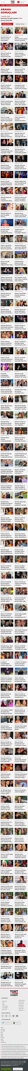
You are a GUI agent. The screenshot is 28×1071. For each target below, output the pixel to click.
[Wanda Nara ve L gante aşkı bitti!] (7, 959)
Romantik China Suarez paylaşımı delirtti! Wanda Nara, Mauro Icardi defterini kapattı (21, 888)
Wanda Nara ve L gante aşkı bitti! (6, 967)
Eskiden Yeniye (20, 24)
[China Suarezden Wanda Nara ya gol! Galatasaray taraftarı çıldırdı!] (7, 831)
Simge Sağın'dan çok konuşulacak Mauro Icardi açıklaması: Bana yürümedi (20, 183)
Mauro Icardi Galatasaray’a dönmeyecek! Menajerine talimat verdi (19, 839)
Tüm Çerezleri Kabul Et (6, 1069)
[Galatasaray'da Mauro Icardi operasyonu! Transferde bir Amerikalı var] (7, 767)
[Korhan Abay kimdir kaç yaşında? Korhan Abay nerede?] (7, 222)
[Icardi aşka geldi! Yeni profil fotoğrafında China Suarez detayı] (21, 607)
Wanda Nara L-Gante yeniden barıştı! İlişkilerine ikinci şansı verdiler (20, 823)
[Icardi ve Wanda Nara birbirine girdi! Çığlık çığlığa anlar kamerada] (21, 591)
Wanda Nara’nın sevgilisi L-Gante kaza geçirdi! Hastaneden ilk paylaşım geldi (6, 759)
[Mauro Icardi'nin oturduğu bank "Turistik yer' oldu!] (21, 639)
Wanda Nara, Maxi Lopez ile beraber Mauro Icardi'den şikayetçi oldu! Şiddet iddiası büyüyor (7, 647)
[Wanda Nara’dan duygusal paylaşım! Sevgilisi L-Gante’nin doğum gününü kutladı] (21, 494)
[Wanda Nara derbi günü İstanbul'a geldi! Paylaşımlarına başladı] (21, 719)
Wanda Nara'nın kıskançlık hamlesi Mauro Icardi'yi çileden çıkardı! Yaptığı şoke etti (7, 327)
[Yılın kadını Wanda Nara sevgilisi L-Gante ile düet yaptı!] (21, 623)
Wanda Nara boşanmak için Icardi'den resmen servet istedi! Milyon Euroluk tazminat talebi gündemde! (21, 743)
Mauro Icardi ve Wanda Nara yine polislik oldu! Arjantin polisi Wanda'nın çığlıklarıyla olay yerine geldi (6, 599)
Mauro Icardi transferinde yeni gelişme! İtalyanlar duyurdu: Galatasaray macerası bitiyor (7, 183)
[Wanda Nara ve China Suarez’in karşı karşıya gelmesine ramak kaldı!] (21, 703)
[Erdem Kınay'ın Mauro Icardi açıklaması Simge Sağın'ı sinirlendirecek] (21, 318)
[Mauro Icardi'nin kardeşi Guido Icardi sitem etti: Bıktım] (21, 334)
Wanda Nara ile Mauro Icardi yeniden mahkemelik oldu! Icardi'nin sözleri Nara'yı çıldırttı (7, 295)
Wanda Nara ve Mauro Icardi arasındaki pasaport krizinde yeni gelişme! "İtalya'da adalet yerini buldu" (6, 38)
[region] (14, 1065)
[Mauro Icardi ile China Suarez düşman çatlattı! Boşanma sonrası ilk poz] (7, 78)
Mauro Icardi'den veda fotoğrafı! (20, 791)
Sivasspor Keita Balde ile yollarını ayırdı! (20, 952)
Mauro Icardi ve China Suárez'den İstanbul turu (20, 695)
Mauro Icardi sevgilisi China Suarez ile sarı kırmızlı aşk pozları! (5, 807)
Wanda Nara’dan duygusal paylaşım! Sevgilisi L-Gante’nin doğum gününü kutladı (21, 503)
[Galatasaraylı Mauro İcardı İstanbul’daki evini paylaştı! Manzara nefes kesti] (21, 254)
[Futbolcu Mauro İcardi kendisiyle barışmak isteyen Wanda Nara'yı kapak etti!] (7, 943)
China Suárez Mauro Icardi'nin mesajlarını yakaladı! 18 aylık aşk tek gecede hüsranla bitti (20, 54)
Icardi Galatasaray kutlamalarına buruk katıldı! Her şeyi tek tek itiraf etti (21, 455)
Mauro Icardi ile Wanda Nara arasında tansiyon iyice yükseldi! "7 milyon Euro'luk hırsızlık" (21, 439)
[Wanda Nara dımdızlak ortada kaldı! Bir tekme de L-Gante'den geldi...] (21, 847)
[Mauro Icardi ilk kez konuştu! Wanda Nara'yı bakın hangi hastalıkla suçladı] (7, 575)
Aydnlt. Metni (21, 1008)
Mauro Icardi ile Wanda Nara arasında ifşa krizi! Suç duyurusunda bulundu (21, 359)
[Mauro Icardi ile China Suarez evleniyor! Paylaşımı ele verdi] (21, 462)
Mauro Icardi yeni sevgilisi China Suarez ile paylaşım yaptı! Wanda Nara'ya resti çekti (20, 936)
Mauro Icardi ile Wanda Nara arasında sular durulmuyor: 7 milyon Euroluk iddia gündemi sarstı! (20, 519)
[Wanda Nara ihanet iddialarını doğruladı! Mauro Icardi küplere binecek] (7, 543)
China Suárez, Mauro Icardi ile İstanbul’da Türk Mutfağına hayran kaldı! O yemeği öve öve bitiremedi (21, 679)
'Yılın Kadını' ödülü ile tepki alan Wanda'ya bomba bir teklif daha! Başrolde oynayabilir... (7, 711)
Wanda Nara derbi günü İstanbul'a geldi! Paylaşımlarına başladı (21, 727)
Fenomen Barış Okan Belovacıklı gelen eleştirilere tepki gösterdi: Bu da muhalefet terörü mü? (21, 535)
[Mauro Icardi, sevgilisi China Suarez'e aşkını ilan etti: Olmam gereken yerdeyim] (7, 911)
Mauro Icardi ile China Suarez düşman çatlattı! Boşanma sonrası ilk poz (6, 86)
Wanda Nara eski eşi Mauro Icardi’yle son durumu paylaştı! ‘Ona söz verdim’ (20, 391)
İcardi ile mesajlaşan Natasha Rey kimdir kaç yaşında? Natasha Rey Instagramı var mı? (7, 375)
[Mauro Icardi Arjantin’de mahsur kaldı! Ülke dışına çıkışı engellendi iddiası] (7, 62)
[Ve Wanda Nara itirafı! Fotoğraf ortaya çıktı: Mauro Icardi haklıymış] (7, 783)
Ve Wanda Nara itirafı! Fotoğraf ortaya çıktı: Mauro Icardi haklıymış (6, 791)
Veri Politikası (21, 1006)
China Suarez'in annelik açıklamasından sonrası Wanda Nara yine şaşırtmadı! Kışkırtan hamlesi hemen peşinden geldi (20, 119)
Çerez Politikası (5, 1007)
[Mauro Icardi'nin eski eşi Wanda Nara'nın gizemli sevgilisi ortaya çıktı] (7, 238)
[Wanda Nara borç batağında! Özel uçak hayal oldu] (7, 623)
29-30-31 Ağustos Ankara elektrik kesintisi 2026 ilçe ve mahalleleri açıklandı (16, 5)
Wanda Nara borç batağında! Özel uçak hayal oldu (6, 631)
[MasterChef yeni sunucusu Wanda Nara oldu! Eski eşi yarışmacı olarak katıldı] (21, 238)
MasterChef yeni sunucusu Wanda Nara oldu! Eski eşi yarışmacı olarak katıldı (21, 247)
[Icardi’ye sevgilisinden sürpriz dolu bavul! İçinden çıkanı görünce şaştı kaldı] (7, 655)
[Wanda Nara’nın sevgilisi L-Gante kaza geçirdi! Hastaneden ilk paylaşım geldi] (7, 751)
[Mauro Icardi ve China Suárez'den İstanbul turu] (21, 687)
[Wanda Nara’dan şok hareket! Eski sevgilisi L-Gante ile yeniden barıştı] (21, 398)
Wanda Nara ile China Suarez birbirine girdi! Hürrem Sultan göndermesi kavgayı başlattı (6, 695)
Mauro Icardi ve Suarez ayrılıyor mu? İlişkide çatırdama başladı (21, 423)
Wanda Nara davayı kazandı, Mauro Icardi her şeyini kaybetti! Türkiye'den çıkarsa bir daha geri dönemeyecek (7, 311)
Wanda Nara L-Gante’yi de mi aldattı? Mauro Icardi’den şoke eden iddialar (6, 936)
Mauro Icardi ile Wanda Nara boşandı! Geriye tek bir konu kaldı (6, 567)
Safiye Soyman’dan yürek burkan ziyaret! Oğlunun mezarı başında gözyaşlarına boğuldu (21, 38)
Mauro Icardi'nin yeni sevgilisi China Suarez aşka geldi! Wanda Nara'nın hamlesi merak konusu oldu (7, 871)
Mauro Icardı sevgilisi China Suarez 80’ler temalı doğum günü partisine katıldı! (19, 551)
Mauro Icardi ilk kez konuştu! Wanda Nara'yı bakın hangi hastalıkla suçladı (6, 583)
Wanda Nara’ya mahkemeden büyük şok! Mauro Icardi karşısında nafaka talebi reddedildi (21, 167)
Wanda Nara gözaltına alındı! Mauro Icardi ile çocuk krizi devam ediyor (7, 423)
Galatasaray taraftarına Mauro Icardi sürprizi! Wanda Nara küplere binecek (6, 503)
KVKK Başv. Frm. (22, 1010)
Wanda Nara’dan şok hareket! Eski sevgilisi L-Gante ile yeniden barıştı (20, 407)
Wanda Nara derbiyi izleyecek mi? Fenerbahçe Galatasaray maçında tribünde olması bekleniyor (7, 727)
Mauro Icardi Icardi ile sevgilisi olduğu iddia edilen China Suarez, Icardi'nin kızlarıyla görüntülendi (20, 984)
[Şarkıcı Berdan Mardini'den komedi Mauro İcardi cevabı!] (21, 799)
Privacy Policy (21, 1003)
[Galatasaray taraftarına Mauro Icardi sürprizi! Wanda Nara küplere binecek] (7, 494)
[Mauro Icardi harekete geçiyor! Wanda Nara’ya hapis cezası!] (7, 350)
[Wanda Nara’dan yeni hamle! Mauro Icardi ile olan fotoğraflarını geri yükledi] (21, 959)
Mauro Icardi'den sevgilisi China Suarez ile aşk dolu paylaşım (21, 871)
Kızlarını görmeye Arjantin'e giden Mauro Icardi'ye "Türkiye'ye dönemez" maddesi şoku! (20, 199)
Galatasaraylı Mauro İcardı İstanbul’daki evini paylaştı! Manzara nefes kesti (21, 263)
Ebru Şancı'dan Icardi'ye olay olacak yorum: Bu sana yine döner (21, 904)
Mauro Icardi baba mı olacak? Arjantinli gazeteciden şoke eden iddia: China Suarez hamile (7, 855)
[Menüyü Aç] (3, 2)
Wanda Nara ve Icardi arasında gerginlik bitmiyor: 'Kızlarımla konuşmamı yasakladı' (7, 984)
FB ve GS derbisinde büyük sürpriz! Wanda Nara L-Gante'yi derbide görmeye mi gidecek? (20, 759)
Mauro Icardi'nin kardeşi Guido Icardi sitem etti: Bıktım (20, 343)
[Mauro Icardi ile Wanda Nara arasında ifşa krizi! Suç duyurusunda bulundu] (21, 350)
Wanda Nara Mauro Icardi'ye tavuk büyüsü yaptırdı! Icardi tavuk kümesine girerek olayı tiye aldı (6, 167)
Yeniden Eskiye (6, 24)
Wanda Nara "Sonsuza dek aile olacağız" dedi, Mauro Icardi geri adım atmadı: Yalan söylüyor (6, 151)
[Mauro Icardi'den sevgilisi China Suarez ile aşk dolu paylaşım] (21, 863)
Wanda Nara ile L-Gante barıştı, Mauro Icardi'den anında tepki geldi (7, 823)
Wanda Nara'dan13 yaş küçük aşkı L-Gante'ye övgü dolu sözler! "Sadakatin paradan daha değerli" (21, 775)
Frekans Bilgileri (5, 1006)
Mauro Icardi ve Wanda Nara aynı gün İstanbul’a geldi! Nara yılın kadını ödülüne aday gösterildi (6, 743)
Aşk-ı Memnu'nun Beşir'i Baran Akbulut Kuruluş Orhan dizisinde (6, 135)
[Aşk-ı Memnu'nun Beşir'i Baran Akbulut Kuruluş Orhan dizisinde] (7, 126)
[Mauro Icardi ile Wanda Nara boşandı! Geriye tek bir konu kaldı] (7, 559)
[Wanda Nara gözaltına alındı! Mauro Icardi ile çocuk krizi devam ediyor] (7, 414)
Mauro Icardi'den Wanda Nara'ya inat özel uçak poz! (7, 615)
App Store (17, 1022)
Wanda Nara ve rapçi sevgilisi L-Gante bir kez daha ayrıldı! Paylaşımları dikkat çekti (21, 487)
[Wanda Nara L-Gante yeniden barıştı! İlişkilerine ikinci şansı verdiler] (21, 815)
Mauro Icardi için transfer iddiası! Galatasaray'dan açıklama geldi (6, 487)
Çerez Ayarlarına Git (18, 1069)
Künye (3, 1002)
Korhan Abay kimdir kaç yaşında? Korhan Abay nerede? (6, 231)
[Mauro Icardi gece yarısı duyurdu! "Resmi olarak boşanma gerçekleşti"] (7, 94)
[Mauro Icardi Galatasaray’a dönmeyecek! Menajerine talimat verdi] (21, 831)
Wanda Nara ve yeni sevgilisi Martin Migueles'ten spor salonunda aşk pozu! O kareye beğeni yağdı (7, 215)
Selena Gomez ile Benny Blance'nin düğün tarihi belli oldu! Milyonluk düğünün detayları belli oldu (7, 279)
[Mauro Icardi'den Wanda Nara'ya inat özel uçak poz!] (7, 607)
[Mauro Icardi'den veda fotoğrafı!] (21, 783)
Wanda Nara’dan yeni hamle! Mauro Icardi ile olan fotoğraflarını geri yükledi (21, 968)
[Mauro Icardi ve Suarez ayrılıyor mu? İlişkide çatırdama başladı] (21, 414)
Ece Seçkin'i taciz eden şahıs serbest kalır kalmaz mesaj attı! (21, 279)
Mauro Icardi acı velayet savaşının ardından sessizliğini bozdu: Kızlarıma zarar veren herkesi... (21, 583)
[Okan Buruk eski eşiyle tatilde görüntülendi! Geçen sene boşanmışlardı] (7, 398)
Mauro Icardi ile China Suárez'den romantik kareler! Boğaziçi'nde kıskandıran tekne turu (7, 391)
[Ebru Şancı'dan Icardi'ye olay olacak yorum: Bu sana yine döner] (21, 895)
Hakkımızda (4, 1001)
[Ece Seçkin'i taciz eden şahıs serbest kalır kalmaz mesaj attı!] (21, 270)
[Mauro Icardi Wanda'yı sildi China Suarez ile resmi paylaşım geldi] (21, 911)
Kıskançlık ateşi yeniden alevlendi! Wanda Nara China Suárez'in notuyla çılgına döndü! (7, 471)
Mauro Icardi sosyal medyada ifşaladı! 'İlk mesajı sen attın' (21, 375)
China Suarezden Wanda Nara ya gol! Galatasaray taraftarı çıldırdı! (6, 839)
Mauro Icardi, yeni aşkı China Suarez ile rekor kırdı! (7, 888)
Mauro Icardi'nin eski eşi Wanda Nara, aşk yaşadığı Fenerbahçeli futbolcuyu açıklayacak (21, 102)
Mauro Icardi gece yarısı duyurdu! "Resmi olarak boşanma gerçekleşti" (7, 102)
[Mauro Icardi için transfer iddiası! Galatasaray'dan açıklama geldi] (7, 478)
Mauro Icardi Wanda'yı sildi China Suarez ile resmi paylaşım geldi (20, 920)
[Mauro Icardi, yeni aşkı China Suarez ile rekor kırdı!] (7, 879)
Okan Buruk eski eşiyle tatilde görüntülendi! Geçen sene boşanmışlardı (6, 407)
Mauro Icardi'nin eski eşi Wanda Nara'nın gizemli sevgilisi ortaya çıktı (6, 247)
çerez (24, 1061)
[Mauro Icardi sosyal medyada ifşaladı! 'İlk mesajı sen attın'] (21, 366)
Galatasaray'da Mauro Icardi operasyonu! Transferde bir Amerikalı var (6, 775)
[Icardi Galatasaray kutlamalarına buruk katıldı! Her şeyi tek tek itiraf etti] (21, 446)
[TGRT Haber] (13, 2)
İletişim (3, 1004)
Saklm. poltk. (4, 1009)
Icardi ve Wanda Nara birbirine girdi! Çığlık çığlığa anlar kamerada (21, 599)
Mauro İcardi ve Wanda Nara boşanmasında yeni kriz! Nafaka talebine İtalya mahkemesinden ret (6, 54)
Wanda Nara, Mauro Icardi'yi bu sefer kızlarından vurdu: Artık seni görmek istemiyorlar (21, 215)
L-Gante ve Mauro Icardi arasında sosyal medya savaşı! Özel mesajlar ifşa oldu (21, 663)
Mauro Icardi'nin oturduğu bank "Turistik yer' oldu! (21, 647)
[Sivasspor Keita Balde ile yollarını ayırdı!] (21, 943)
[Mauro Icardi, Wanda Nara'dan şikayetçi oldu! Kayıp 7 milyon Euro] (7, 510)
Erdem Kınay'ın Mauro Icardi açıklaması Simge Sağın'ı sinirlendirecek (20, 327)
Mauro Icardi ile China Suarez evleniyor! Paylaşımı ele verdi (21, 471)
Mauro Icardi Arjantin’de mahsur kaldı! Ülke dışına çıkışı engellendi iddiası (7, 70)
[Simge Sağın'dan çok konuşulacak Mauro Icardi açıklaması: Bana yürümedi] (21, 174)
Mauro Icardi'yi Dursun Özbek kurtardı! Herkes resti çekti (20, 567)
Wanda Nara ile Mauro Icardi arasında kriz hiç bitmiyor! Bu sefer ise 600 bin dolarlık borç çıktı (21, 135)
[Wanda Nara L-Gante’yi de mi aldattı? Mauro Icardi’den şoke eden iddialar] (7, 927)
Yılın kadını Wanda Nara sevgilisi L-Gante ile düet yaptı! (21, 631)
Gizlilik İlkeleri (21, 1001)
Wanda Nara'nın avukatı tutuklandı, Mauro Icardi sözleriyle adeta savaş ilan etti (7, 199)
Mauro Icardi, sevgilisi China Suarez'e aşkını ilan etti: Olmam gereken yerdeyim (7, 920)
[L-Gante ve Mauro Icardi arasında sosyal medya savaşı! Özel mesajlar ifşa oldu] (21, 655)
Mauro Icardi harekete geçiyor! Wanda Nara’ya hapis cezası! (7, 359)
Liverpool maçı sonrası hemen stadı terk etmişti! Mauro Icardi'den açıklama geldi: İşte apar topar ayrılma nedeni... (21, 86)
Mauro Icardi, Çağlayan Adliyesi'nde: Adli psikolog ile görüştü (6, 263)
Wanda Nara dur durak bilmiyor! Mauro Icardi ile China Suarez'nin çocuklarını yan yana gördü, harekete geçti (20, 311)
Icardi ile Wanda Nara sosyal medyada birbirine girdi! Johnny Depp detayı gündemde (7, 455)
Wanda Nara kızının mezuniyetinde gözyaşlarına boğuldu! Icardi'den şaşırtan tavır (7, 439)
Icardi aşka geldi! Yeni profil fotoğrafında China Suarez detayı (21, 615)
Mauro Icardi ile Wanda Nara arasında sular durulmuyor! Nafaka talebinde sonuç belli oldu (20, 70)
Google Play (7, 1022)
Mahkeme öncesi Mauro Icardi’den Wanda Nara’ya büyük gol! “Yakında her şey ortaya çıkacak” (6, 679)
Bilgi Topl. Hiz (21, 1005)
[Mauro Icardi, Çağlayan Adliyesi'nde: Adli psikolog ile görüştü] (7, 254)
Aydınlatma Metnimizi (6, 1065)
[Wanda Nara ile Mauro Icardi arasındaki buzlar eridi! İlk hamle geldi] (21, 142)
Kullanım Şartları (22, 1000)
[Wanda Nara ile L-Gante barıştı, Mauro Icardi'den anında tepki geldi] (7, 815)
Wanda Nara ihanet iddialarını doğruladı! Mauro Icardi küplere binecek (6, 551)
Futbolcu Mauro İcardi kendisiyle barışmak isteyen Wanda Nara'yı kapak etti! (6, 952)
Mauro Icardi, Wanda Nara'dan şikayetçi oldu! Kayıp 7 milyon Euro (6, 519)
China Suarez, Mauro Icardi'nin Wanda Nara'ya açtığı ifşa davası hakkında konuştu (7, 343)
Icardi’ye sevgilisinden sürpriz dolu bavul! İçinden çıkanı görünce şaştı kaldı (7, 663)
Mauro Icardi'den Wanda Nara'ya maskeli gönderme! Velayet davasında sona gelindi (21, 295)
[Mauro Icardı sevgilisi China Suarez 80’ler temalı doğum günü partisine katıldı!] (21, 543)
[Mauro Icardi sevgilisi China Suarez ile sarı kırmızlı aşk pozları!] (7, 799)
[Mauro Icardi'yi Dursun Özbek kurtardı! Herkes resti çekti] (21, 559)
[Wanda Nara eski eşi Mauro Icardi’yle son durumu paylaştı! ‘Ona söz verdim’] (21, 382)
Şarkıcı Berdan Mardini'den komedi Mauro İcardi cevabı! (19, 807)
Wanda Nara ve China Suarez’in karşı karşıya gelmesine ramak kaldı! (20, 711)
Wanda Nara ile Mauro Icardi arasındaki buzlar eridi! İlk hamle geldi (20, 151)
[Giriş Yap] (18, 2)
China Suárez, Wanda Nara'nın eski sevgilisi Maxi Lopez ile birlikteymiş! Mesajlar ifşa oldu (7, 535)
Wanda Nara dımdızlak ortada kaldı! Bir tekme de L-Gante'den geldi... (20, 855)
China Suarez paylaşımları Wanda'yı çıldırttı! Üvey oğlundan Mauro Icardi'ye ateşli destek (6, 904)
